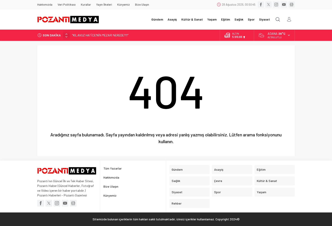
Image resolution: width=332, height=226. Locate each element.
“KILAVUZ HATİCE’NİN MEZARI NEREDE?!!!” (100, 35)
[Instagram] (276, 4)
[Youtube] (284, 4)
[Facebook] (261, 4)
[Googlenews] (291, 4)
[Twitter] (268, 4)
